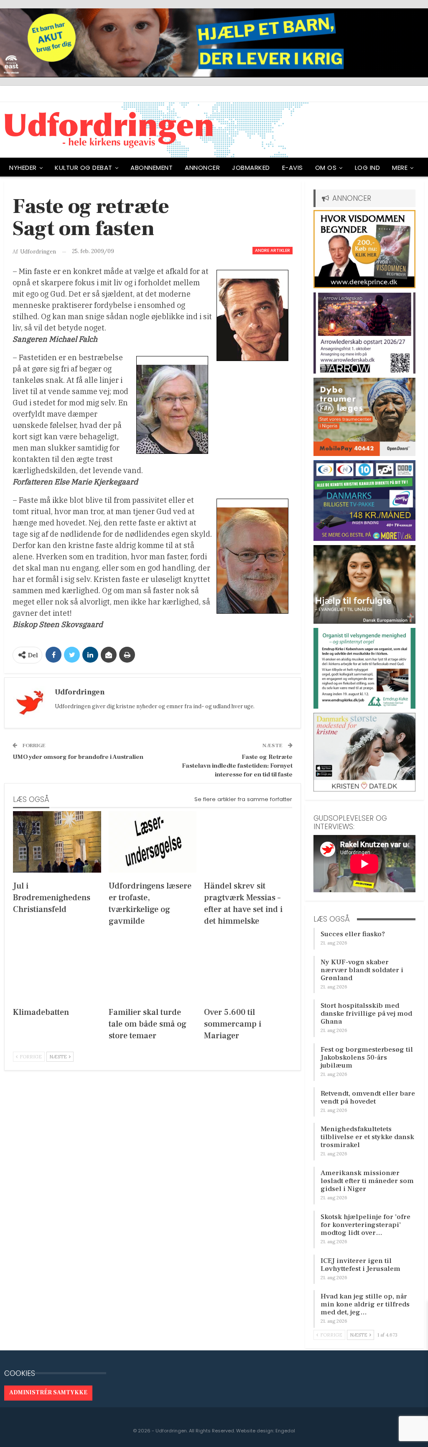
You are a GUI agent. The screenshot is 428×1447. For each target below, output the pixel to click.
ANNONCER (202, 167)
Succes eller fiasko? (353, 934)
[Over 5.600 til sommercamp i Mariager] (248, 968)
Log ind (367, 167)
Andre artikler (272, 250)
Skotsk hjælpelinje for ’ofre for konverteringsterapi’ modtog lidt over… (365, 1224)
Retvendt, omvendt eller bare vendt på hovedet (368, 1097)
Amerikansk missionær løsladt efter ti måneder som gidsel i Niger (367, 1180)
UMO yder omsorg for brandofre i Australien (78, 757)
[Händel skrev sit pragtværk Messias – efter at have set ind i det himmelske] (248, 842)
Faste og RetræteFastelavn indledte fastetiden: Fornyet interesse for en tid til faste (237, 766)
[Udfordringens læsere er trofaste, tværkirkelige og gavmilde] (153, 842)
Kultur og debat (83, 167)
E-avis (292, 167)
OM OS (326, 167)
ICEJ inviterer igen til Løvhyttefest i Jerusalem (360, 1264)
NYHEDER (23, 167)
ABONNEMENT (151, 167)
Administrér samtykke (48, 1392)
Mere (400, 167)
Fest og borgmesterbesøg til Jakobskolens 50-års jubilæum (367, 1057)
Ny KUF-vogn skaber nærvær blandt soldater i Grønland (362, 970)
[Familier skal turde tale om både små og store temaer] (153, 968)
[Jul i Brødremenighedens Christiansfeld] (57, 842)
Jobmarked (251, 167)
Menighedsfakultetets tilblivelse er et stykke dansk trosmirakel (367, 1137)
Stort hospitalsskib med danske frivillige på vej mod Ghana (366, 1013)
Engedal (285, 1430)
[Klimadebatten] (57, 968)
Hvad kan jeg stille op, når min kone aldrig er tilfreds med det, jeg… (365, 1304)
